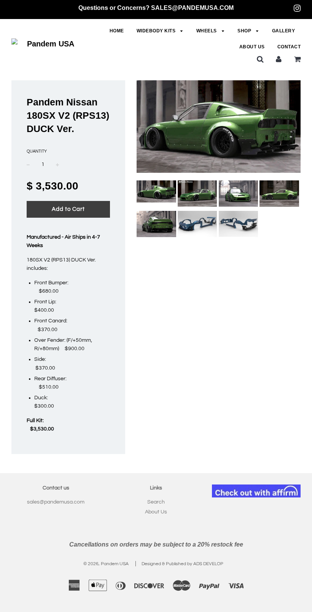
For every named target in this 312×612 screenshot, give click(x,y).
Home (117, 30)
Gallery (283, 30)
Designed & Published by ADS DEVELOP (182, 563)
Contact (289, 46)
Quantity (37, 151)
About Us (252, 46)
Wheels (207, 30)
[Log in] (279, 59)
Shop (245, 30)
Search (156, 502)
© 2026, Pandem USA (106, 563)
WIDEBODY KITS (157, 30)
